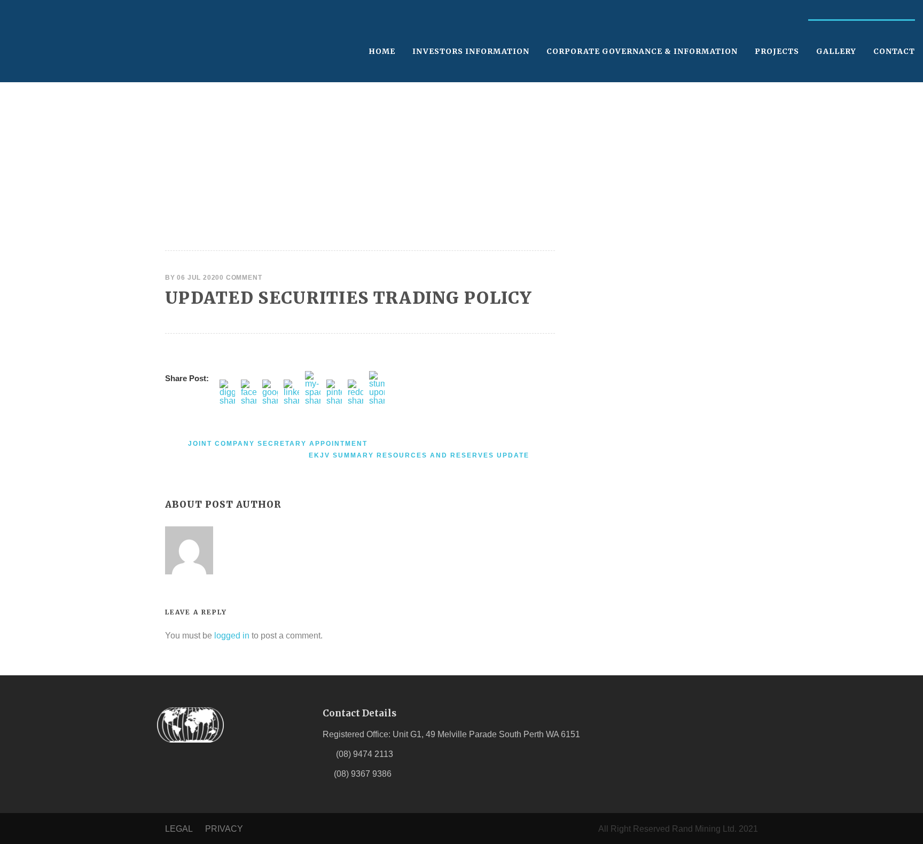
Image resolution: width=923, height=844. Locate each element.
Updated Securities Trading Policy (348, 297)
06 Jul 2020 (198, 277)
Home (382, 51)
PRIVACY (224, 828)
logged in (231, 635)
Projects (777, 51)
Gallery (836, 51)
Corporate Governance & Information (642, 51)
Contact (894, 51)
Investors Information (470, 51)
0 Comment (241, 277)
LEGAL (178, 828)
